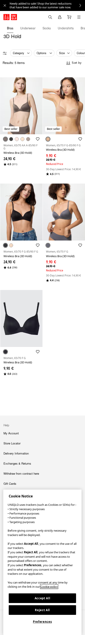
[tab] (10, 28)
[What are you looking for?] (50, 17)
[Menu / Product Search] (79, 17)
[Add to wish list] (37, 139)
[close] (5, 5)
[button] (21, 105)
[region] (42, 562)
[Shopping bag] (69, 17)
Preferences (42, 622)
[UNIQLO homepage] (10, 17)
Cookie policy (49, 587)
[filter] (5, 53)
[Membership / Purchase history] (60, 17)
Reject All (42, 610)
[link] (47, 5)
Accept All (42, 598)
